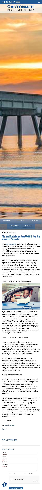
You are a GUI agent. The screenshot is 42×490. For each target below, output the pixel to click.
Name (4, 452)
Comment (5, 464)
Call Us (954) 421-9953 (11, 1)
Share (4, 429)
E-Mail (4, 457)
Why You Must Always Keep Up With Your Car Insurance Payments (21, 238)
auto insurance (10, 425)
